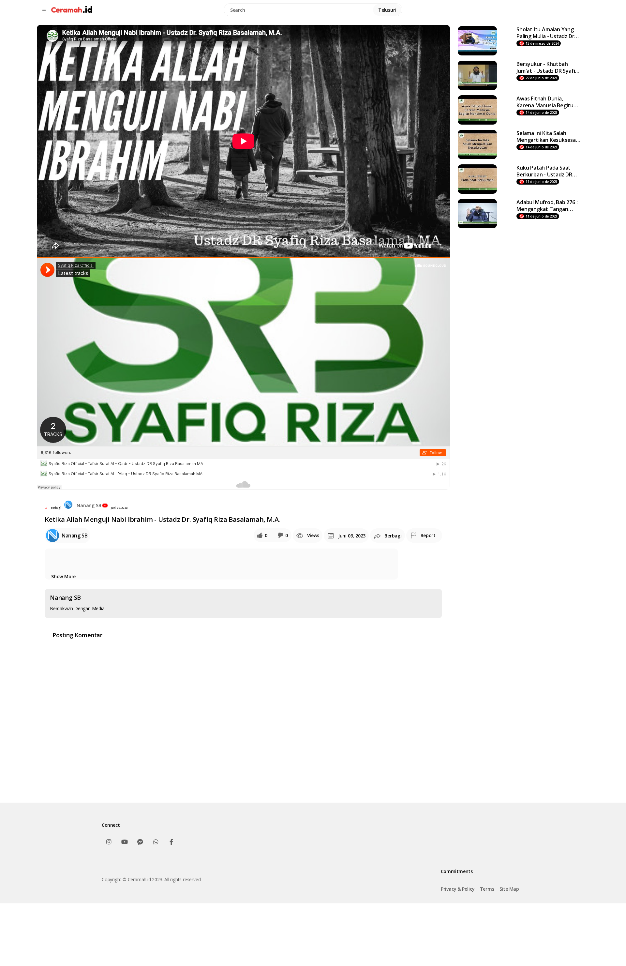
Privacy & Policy (458, 889)
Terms (487, 889)
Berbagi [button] (56, 507)
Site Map (509, 889)
